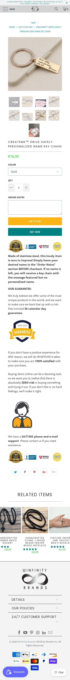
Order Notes (16, 197)
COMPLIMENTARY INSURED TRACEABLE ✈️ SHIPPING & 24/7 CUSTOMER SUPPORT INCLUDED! (35, 3)
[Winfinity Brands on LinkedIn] (44, 632)
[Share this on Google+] (44, 472)
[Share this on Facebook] (25, 472)
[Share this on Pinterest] (34, 472)
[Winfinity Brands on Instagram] (38, 632)
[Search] (57, 9)
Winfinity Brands (26, 641)
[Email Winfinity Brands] (50, 632)
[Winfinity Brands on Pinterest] (31, 632)
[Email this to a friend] (53, 472)
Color (12, 164)
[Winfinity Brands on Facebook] (19, 632)
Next (33, 22)
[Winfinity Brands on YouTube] (25, 632)
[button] (30, 549)
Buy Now (35, 232)
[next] (58, 64)
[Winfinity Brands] (35, 9)
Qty (10, 180)
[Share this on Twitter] (15, 472)
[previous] (11, 64)
